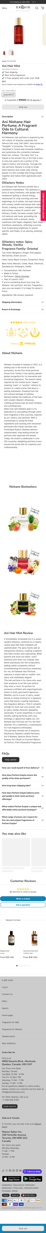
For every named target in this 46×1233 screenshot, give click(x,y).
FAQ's (4, 1001)
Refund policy (30, 1185)
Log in (6, 1195)
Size (9, 91)
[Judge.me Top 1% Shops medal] (35, 333)
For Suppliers (6, 1191)
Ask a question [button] (23, 905)
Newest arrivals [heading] (13, 920)
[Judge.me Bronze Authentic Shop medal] (23, 333)
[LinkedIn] (17, 1171)
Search (5, 1008)
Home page (7, 1015)
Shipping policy (7, 1188)
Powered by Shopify (9, 1208)
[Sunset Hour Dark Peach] (34, 936)
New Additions (9, 1043)
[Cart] (41, 8)
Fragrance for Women (12, 1029)
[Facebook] (10, 1171)
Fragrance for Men (10, 1022)
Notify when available (43, 205)
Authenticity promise (31, 1188)
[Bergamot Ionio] (11, 936)
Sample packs (8, 1036)
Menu (4, 8)
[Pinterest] (13, 1171)
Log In (5, 987)
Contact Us (7, 994)
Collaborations (7, 1185)
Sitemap (15, 1191)
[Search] (35, 8)
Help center (10, 759)
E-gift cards (7, 980)
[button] (23, 100)
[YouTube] (20, 1171)
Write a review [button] (23, 898)
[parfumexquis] (23, 8)
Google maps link (10, 1106)
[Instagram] (6, 1171)
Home (4, 61)
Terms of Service (18, 1185)
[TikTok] (3, 1171)
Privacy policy (18, 1188)
